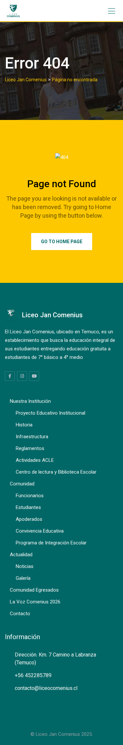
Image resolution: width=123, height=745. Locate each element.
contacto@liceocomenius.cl (46, 688)
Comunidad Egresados (34, 590)
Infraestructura (32, 437)
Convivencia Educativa (40, 531)
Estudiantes (28, 507)
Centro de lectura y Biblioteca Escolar (56, 472)
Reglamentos (30, 448)
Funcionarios (30, 496)
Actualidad (21, 555)
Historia (24, 425)
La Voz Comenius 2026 (35, 602)
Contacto (20, 614)
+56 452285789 (33, 675)
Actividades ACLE (35, 460)
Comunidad (22, 484)
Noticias (24, 566)
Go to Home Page (61, 241)
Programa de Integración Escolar (51, 543)
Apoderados (29, 519)
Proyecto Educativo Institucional (50, 413)
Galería (23, 578)
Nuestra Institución (30, 401)
